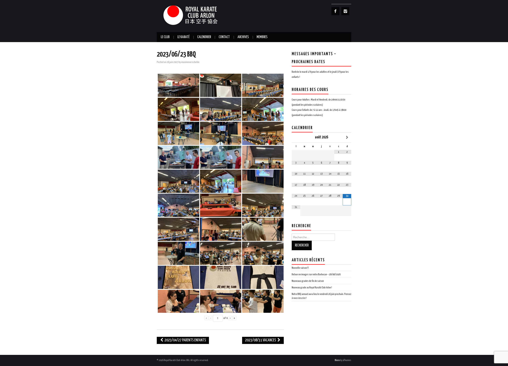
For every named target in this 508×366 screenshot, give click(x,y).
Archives (243, 37)
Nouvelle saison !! (300, 268)
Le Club (165, 37)
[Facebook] (335, 11)
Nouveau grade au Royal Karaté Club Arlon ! (312, 287)
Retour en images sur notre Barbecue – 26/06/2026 (316, 274)
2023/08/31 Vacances (261, 340)
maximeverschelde (190, 62)
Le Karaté (183, 37)
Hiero (337, 360)
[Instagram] (345, 11)
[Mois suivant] (347, 137)
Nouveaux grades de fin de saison (308, 281)
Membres (262, 37)
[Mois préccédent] (296, 137)
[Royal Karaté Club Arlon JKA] (196, 15)
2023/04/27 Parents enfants (185, 340)
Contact (224, 37)
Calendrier (204, 37)
